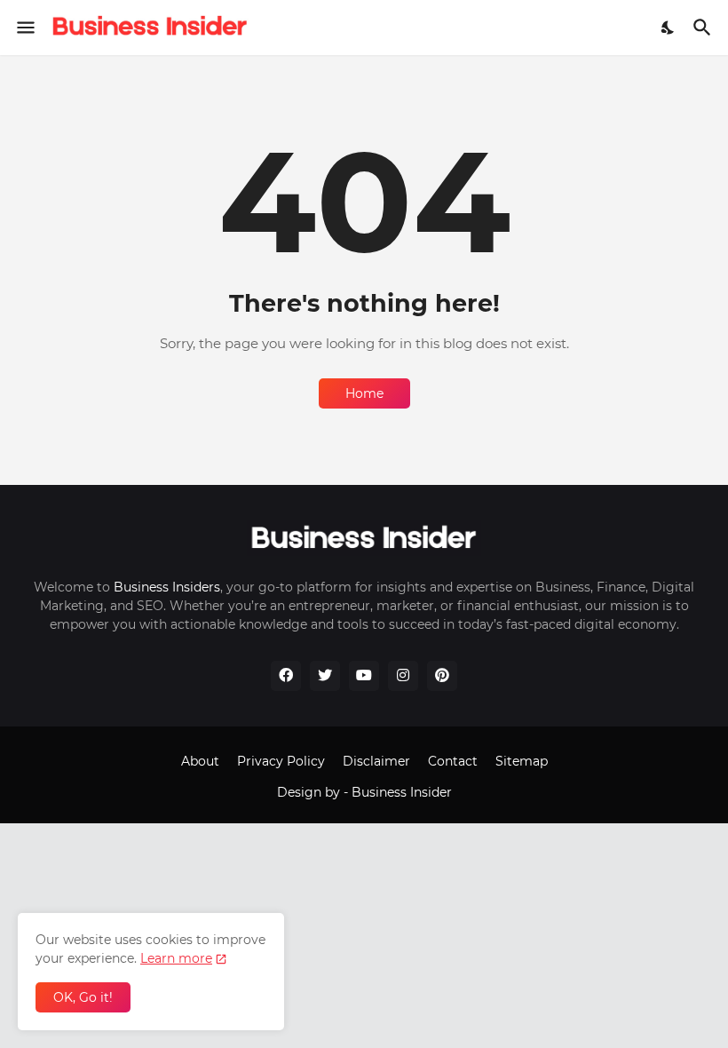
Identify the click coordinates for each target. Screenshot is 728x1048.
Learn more (176, 958)
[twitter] (325, 676)
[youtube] (364, 676)
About (200, 761)
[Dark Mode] (669, 27)
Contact (453, 761)
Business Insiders (167, 587)
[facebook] (286, 676)
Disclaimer (376, 761)
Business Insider (402, 792)
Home (364, 393)
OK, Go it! (83, 997)
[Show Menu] (24, 27)
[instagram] (403, 676)
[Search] (704, 27)
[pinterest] (442, 676)
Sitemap (521, 761)
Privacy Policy (281, 761)
